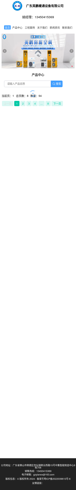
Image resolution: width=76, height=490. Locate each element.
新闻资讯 (55, 27)
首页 (7, 27)
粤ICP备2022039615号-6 (57, 478)
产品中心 (17, 27)
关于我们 (42, 27)
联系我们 (67, 27)
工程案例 (30, 27)
